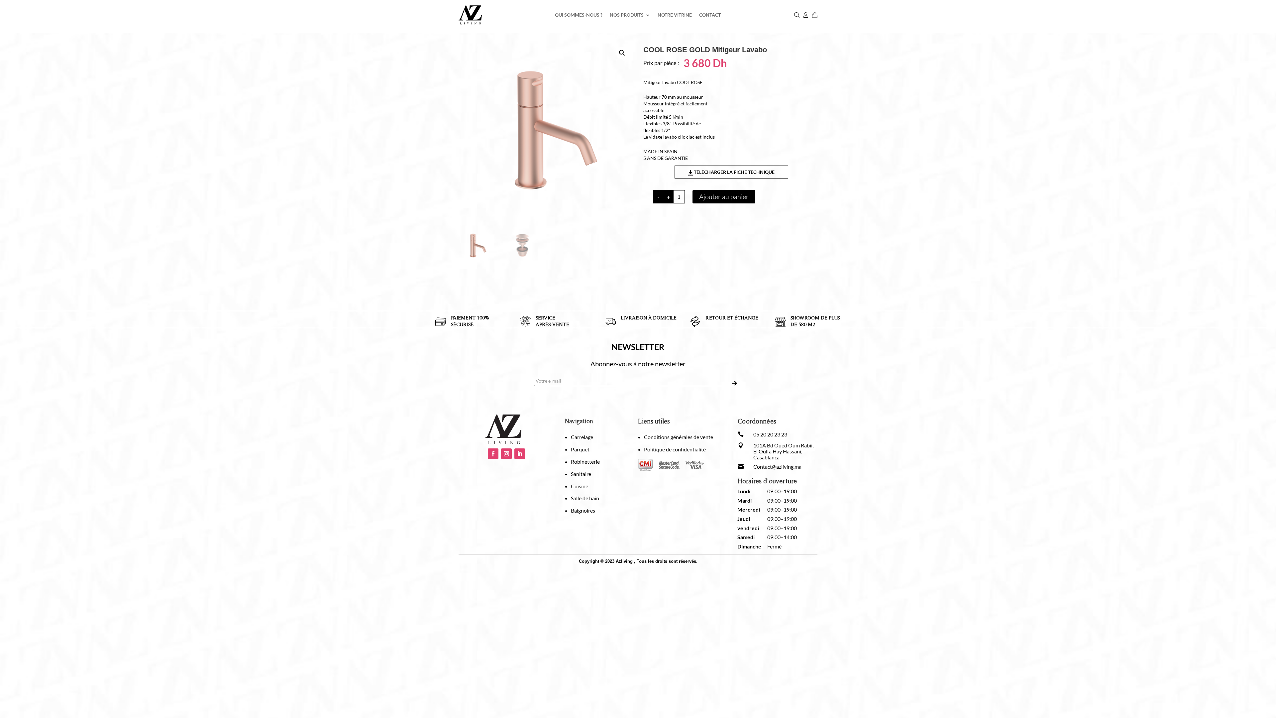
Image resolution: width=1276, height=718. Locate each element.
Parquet (580, 449)
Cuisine (579, 486)
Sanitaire (581, 474)
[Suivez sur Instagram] (506, 453)
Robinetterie (585, 461)
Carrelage (582, 437)
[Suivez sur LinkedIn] (519, 453)
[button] (622, 53)
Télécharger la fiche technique (734, 172)
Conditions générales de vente (678, 437)
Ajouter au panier (724, 196)
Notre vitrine (675, 15)
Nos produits (627, 15)
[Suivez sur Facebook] (493, 453)
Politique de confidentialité (675, 449)
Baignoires (583, 510)
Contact (710, 15)
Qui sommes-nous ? (578, 15)
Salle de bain (585, 498)
